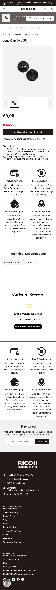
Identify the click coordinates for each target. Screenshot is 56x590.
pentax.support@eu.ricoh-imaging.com (24, 490)
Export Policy (9, 516)
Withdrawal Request (12, 542)
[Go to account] (48, 9)
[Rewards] (7, 583)
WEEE (5, 534)
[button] (50, 103)
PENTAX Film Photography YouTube (19, 570)
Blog (5, 563)
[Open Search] (45, 9)
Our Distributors (10, 508)
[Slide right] (51, 3)
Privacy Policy (9, 527)
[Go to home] (28, 9)
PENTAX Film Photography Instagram (19, 574)
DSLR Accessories (14, 34)
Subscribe (42, 441)
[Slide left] (4, 3)
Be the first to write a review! (28, 326)
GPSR (5, 520)
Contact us (11, 488)
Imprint (6, 523)
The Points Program (12, 512)
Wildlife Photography (12, 559)
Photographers (10, 567)
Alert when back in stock (41, 18)
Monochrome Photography (15, 555)
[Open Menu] (4, 9)
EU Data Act (8, 538)
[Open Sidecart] (52, 9)
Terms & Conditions (12, 531)
